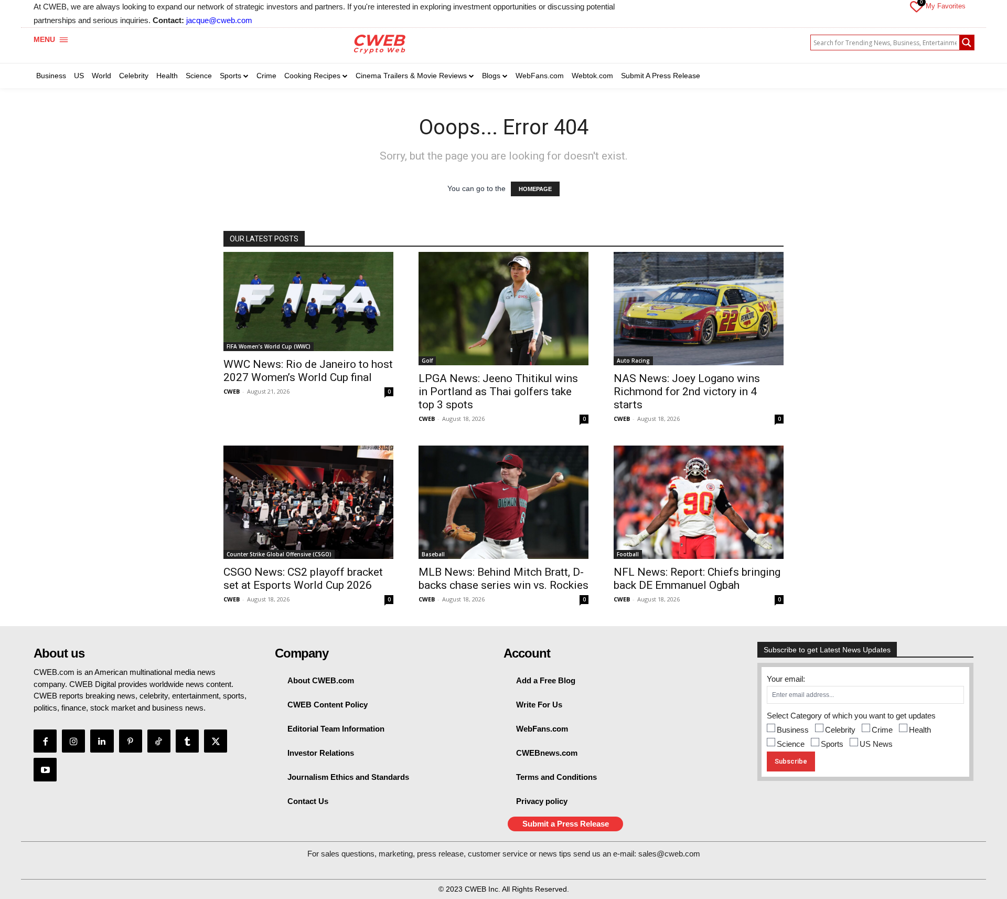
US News (876, 743)
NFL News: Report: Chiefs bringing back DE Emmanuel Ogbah (697, 578)
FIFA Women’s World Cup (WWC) (268, 346)
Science (791, 743)
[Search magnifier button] (966, 42)
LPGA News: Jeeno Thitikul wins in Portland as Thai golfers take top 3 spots (498, 391)
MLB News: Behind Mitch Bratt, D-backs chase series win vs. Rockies (503, 578)
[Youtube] (45, 769)
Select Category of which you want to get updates (851, 715)
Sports (832, 743)
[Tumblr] (187, 741)
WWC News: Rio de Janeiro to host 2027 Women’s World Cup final (308, 371)
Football (628, 554)
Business (793, 729)
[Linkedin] (101, 741)
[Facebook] (45, 741)
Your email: (786, 678)
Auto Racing (633, 360)
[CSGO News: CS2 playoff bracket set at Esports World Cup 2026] (308, 502)
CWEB (231, 391)
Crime (882, 729)
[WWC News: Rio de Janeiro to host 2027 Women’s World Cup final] (308, 301)
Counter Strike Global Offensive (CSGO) (279, 554)
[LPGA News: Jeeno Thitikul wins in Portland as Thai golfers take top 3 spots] (503, 308)
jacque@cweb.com (219, 20)
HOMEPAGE (535, 189)
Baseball (433, 554)
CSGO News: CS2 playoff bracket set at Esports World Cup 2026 (303, 578)
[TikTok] (158, 741)
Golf (427, 360)
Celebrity (840, 729)
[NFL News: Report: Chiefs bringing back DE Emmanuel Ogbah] (699, 502)
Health (920, 729)
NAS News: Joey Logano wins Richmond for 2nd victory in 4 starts (687, 391)
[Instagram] (73, 741)
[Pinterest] (130, 741)
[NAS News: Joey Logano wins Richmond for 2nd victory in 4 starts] (699, 308)
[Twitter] (215, 741)
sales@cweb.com (669, 853)
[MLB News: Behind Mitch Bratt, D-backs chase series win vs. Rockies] (503, 502)
